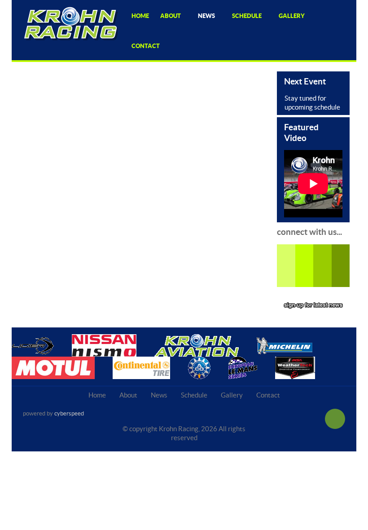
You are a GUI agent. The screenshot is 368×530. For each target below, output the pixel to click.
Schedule (194, 395)
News (159, 395)
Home (97, 395)
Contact (268, 395)
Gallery (232, 395)
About (128, 395)
